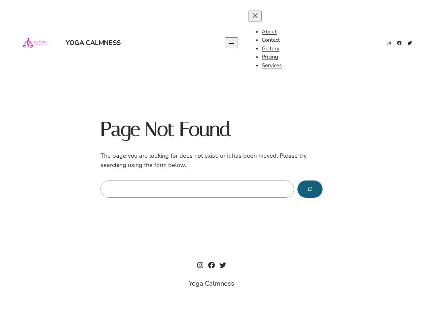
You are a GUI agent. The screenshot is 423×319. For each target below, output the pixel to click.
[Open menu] (231, 42)
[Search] (310, 189)
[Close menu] (255, 16)
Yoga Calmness (93, 42)
